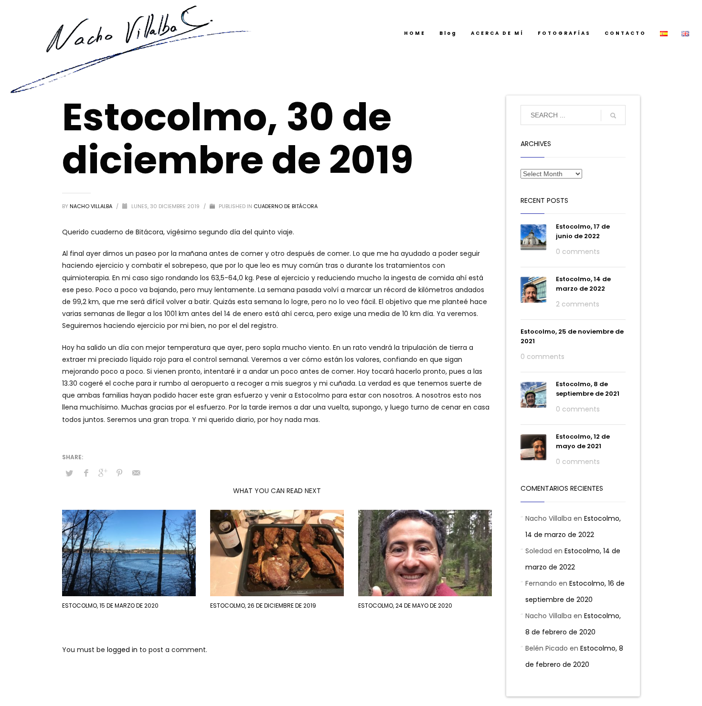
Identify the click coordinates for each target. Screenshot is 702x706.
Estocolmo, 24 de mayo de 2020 (405, 605)
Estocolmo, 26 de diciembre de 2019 (263, 605)
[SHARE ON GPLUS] (103, 473)
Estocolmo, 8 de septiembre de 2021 (587, 388)
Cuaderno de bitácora (286, 206)
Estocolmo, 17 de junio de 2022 (583, 231)
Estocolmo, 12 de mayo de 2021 (583, 441)
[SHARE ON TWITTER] (69, 473)
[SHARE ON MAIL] (136, 473)
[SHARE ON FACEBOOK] (86, 473)
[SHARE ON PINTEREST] (119, 473)
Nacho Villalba (92, 206)
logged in (123, 649)
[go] (613, 115)
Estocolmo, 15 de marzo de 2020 (110, 605)
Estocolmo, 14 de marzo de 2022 (583, 283)
